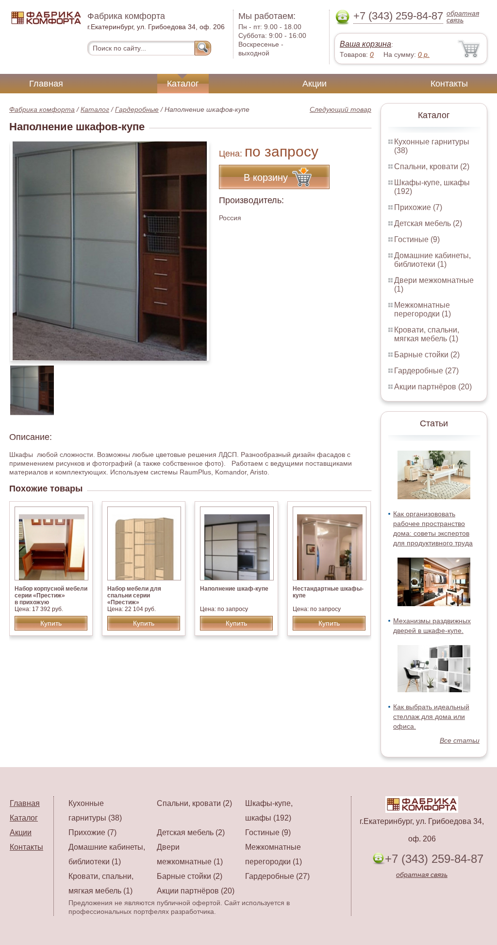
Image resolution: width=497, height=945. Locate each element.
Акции (314, 83)
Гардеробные (137, 109)
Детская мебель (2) (428, 223)
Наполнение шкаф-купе (234, 588)
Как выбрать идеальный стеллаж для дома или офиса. (431, 716)
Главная (46, 83)
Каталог (183, 83)
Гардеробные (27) (426, 371)
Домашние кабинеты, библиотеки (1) (432, 259)
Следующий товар (340, 109)
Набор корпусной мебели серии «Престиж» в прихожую (51, 595)
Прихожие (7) (418, 207)
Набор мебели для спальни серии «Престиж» (134, 595)
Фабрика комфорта (42, 109)
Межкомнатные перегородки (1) (422, 309)
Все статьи (460, 740)
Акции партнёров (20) (433, 387)
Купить (51, 623)
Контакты (449, 83)
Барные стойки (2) (427, 354)
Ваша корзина (365, 44)
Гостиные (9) (417, 239)
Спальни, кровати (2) (431, 166)
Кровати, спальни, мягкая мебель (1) (426, 334)
